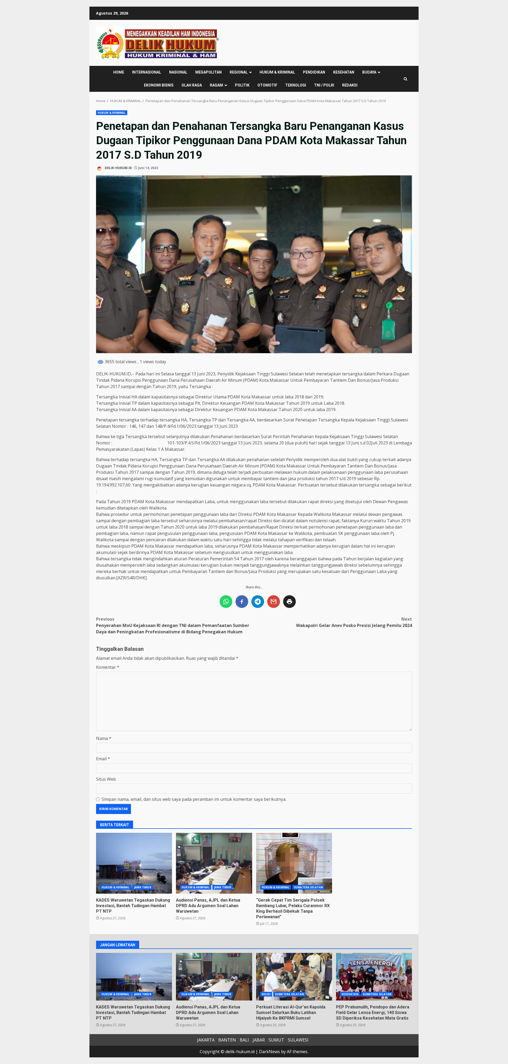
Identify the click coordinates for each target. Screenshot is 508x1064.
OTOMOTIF (267, 85)
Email (103, 759)
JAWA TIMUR (142, 887)
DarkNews (269, 1051)
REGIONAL (239, 72)
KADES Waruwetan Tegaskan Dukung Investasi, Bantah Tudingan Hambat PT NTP (134, 863)
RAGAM (216, 85)
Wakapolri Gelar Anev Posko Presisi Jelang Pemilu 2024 (354, 622)
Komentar (107, 667)
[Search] (405, 79)
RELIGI (266, 994)
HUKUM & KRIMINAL (277, 72)
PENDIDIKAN (314, 72)
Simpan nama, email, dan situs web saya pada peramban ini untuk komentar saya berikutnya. (194, 799)
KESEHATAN (343, 72)
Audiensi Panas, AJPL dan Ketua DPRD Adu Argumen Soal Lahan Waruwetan (214, 863)
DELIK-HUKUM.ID (118, 168)
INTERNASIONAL (146, 72)
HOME (118, 72)
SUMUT (276, 1040)
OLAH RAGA (192, 85)
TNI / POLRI (324, 85)
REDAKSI (349, 85)
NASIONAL (178, 72)
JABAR (259, 1040)
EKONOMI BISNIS (159, 85)
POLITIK (242, 85)
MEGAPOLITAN (208, 72)
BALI (244, 1040)
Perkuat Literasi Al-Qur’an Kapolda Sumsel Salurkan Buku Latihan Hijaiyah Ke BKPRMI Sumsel (294, 977)
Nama (103, 738)
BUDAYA (369, 72)
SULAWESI (298, 1040)
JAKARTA (206, 1040)
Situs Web (106, 779)
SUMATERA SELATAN (308, 887)
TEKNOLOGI (295, 85)
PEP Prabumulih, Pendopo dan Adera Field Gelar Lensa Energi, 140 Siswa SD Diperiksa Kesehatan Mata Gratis (374, 977)
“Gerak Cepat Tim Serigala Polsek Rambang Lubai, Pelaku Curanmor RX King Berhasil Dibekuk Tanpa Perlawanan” (294, 863)
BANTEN (227, 1040)
